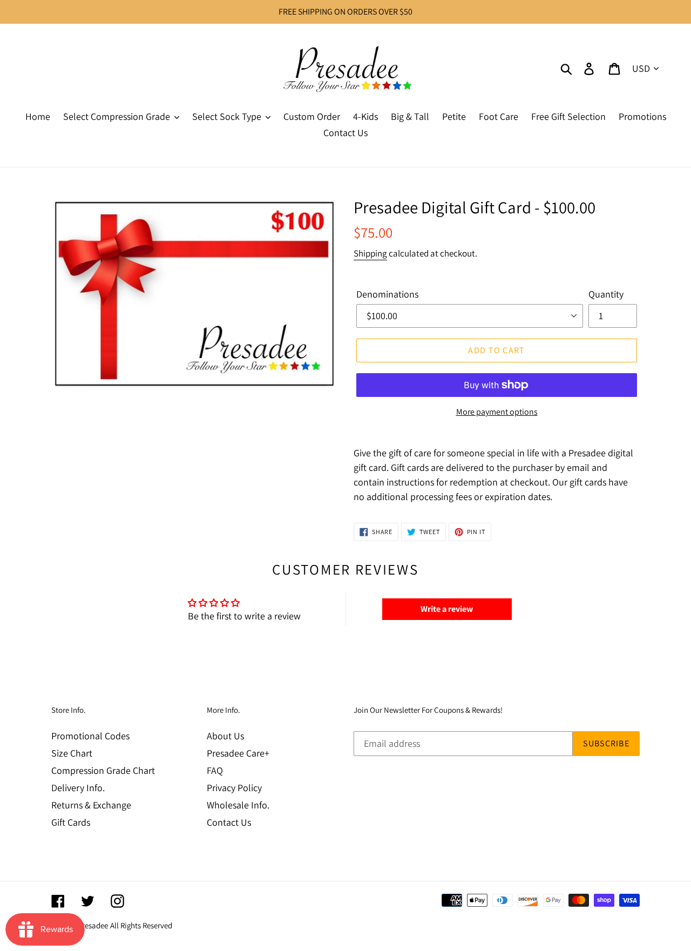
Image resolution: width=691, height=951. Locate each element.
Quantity (606, 294)
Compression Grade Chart (103, 770)
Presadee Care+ (238, 753)
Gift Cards (70, 822)
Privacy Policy (234, 787)
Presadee (93, 925)
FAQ (215, 770)
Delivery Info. (78, 787)
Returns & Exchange (91, 805)
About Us (225, 736)
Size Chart (71, 753)
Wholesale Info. (238, 805)
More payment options (497, 411)
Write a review (447, 609)
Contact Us (229, 822)
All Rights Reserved (141, 925)
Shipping (370, 253)
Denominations (387, 294)
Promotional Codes (90, 736)
